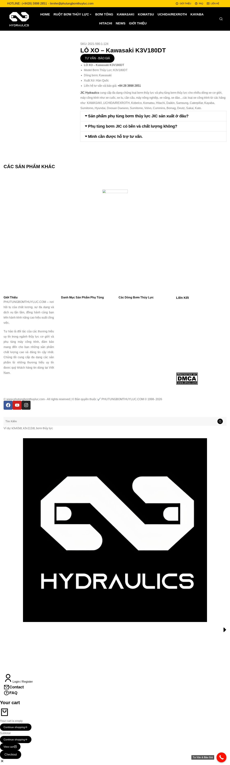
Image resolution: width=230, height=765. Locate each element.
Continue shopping (14, 727)
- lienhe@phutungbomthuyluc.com (70, 3)
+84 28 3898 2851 (129, 85)
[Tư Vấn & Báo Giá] (221, 757)
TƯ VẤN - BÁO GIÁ (97, 58)
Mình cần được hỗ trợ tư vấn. (115, 137)
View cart (9, 746)
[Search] (220, 421)
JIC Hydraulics (89, 92)
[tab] (153, 116)
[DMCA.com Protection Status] (187, 383)
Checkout (10, 754)
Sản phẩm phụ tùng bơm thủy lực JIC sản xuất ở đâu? (138, 116)
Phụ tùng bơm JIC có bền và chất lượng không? (132, 126)
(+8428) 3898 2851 (34, 3)
